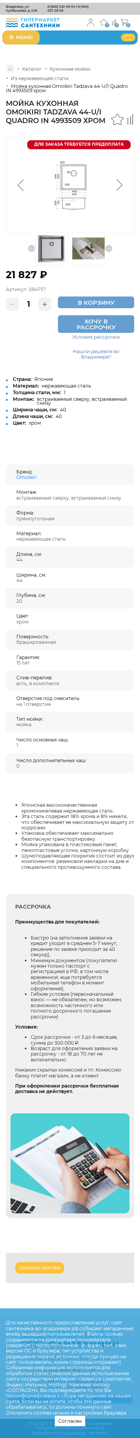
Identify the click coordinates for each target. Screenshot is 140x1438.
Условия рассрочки (96, 337)
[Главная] (10, 68)
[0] (114, 22)
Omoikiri (26, 477)
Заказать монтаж (39, 1267)
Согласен (70, 1421)
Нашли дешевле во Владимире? (96, 354)
